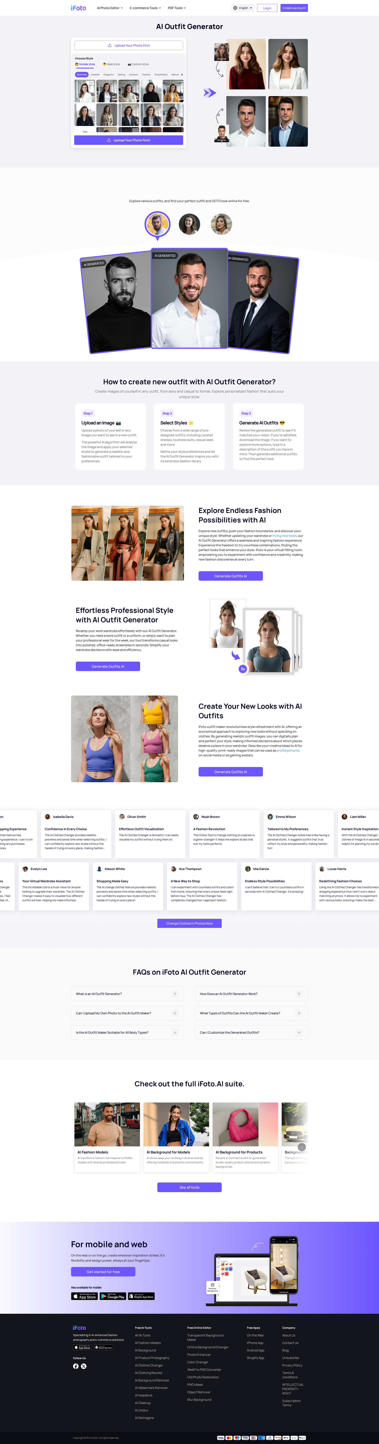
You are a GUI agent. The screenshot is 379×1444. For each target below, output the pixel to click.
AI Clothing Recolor (148, 1373)
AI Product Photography (152, 1358)
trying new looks (284, 536)
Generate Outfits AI (231, 576)
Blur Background (199, 1399)
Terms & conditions (290, 1375)
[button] (127, 994)
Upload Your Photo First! (132, 140)
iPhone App (255, 1343)
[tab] (127, 994)
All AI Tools (142, 1335)
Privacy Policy (292, 1365)
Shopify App (255, 1358)
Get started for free (103, 1271)
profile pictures (288, 750)
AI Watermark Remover (151, 1388)
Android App (255, 1350)
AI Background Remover (152, 1380)
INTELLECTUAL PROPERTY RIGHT (293, 1388)
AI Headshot (143, 1395)
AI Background (145, 1350)
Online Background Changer (207, 1347)
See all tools (189, 1187)
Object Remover (198, 1392)
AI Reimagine (144, 1418)
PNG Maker (195, 1384)
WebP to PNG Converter (204, 1369)
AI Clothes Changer (149, 1365)
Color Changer (197, 1362)
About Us (288, 1335)
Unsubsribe (290, 1358)
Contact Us (290, 1343)
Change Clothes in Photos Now (189, 923)
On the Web (255, 1335)
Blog (285, 1350)
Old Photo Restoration (203, 1377)
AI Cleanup (143, 1403)
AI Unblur (141, 1410)
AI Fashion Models (148, 1343)
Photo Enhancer (199, 1354)
